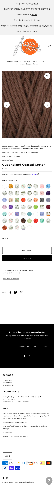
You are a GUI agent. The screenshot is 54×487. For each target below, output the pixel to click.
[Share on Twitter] (15, 293)
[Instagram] (29, 356)
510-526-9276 (7, 432)
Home (9, 61)
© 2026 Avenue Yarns (10, 482)
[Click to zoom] (47, 76)
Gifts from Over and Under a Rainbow (16, 402)
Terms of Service (8, 385)
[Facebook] (24, 356)
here (36, 3)
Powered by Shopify (26, 482)
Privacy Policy (7, 380)
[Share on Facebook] (10, 293)
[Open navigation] (7, 45)
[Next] (47, 105)
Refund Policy (7, 383)
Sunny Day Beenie (9, 399)
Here (38, 20)
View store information (11, 279)
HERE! (34, 14)
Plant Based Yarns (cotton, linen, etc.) (29, 61)
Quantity (5, 238)
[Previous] (7, 105)
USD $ (7, 456)
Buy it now (27, 258)
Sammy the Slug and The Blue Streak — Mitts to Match (22, 397)
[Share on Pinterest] (21, 293)
